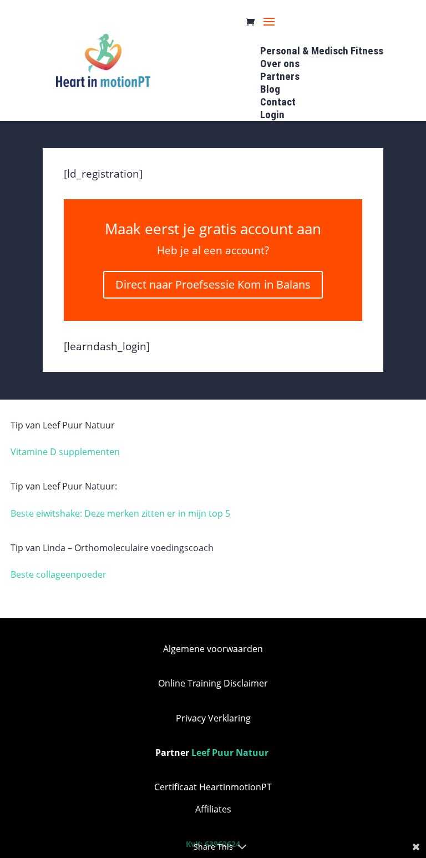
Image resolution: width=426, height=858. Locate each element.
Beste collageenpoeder (58, 574)
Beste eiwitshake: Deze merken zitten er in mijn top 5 (120, 513)
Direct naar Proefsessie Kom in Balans (213, 284)
